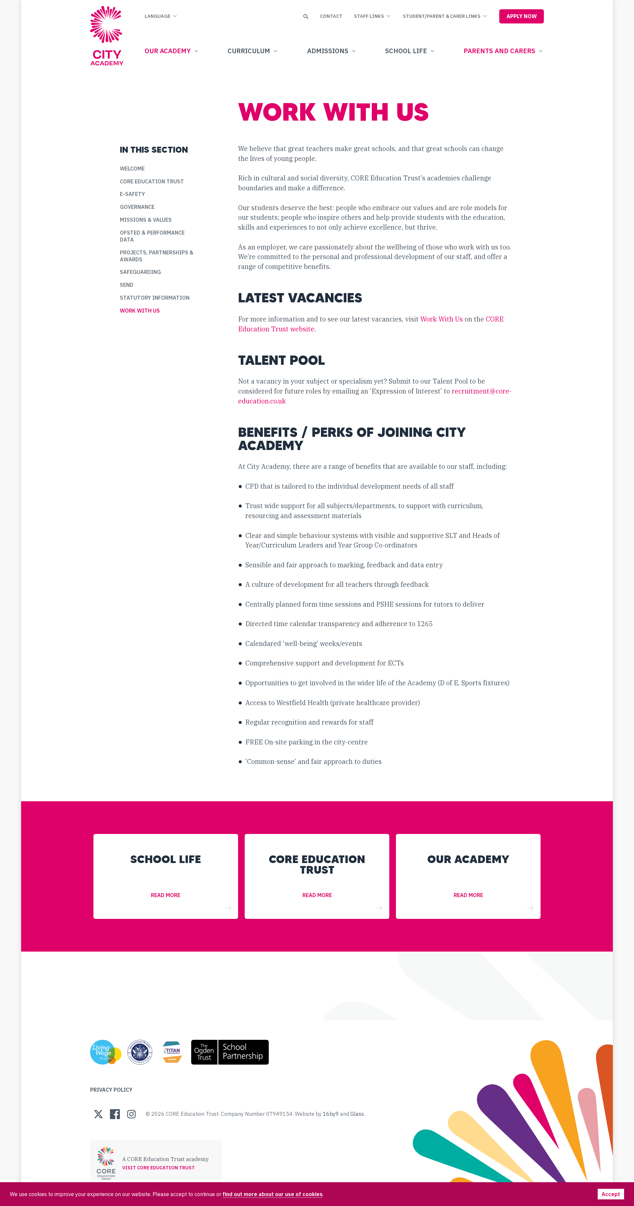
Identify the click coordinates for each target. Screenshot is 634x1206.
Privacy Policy (111, 1089)
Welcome (132, 168)
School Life (406, 51)
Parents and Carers (499, 51)
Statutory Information (155, 297)
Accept (611, 1193)
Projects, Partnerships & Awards (157, 256)
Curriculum (249, 51)
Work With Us (140, 310)
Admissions (327, 51)
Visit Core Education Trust (158, 1167)
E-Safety (132, 193)
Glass (357, 1113)
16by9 (331, 1113)
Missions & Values (146, 219)
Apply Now (522, 16)
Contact (331, 16)
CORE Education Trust (152, 180)
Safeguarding (140, 271)
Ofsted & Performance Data (152, 236)
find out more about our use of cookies (273, 1193)
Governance (137, 206)
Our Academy (168, 51)
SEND (126, 284)
